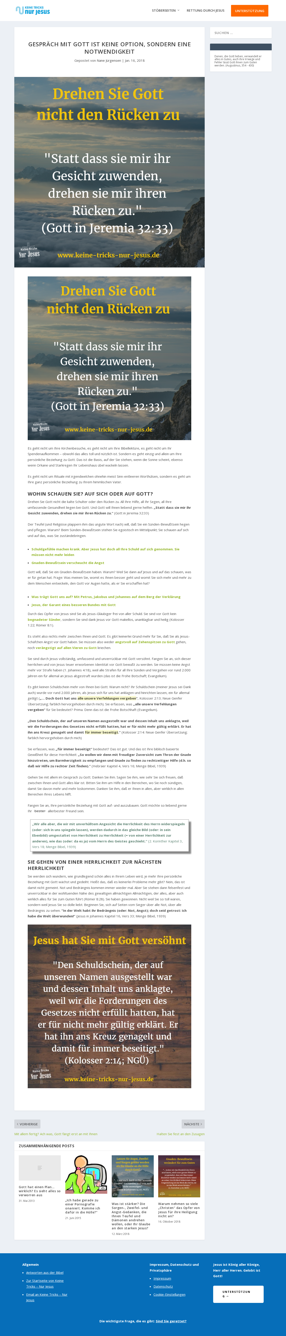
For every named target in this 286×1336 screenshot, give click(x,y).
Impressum (162, 1278)
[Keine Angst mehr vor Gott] (109, 358)
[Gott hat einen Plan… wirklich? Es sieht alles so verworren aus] (40, 1168)
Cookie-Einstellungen (169, 1294)
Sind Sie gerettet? (171, 1321)
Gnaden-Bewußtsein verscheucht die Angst (68, 562)
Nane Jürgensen (109, 60)
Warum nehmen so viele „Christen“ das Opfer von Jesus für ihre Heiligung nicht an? (179, 1210)
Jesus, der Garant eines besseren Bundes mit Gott (74, 604)
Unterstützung (249, 10)
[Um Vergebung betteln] (109, 1006)
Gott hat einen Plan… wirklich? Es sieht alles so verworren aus (40, 1191)
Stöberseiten (164, 10)
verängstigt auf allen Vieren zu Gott (66, 647)
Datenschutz (163, 1286)
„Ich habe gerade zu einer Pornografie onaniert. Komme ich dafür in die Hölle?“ (82, 1206)
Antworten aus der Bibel (44, 1272)
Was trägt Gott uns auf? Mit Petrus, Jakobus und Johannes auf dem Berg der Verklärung (106, 596)
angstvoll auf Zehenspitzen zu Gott (145, 642)
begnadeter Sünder (44, 619)
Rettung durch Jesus (205, 10)
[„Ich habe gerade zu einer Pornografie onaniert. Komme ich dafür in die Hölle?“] (86, 1174)
